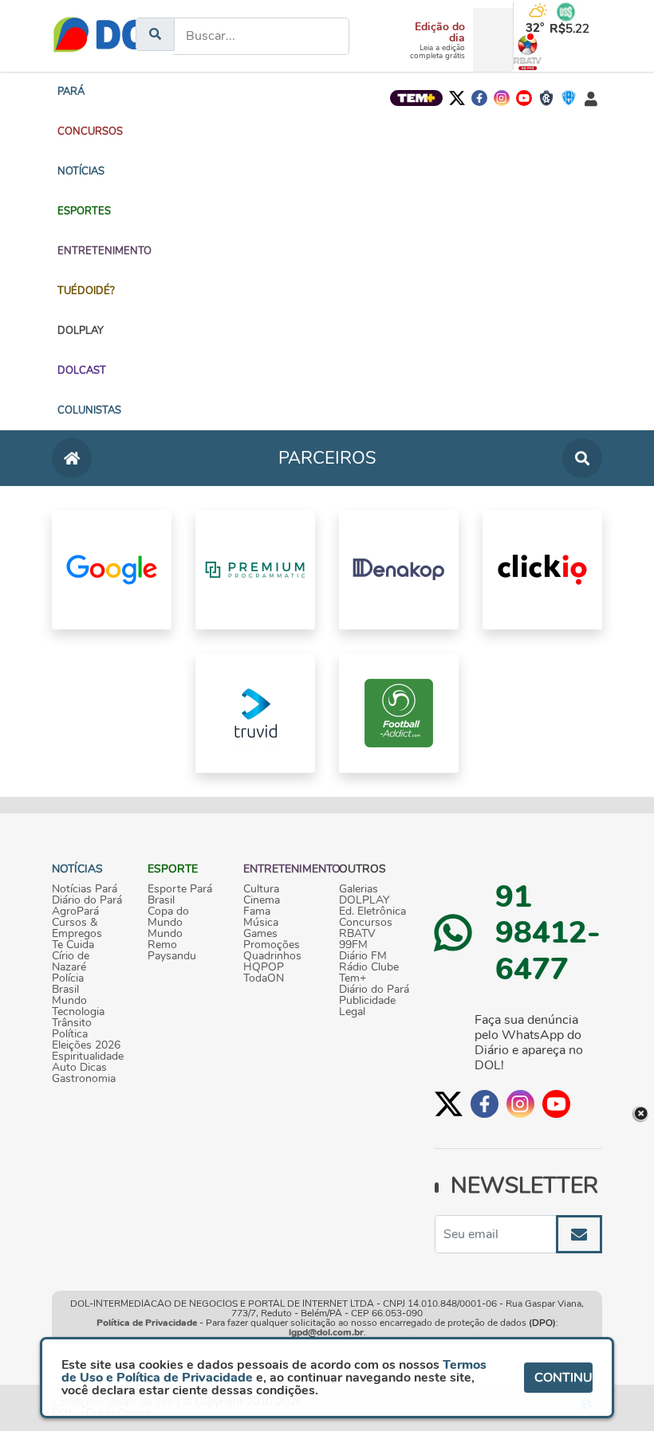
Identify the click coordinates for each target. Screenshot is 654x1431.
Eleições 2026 (86, 1045)
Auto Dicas (79, 1067)
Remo (162, 945)
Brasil (65, 989)
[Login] (591, 98)
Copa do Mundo (168, 917)
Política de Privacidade (147, 1322)
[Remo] (546, 98)
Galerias (358, 889)
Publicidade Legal (367, 1006)
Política (70, 1034)
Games (260, 933)
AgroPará (75, 911)
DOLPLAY (364, 900)
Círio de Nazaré (70, 962)
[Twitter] (457, 98)
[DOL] (113, 36)
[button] (90, 131)
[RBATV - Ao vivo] (519, 52)
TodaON (263, 978)
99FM (353, 945)
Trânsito (72, 1023)
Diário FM (363, 956)
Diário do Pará (87, 900)
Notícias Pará (84, 889)
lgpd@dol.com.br (326, 1332)
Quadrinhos (272, 956)
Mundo (69, 1000)
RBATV (357, 933)
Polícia (68, 978)
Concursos (365, 922)
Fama (256, 911)
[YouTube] (524, 98)
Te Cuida (73, 945)
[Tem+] (416, 98)
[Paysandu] (569, 98)
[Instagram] (502, 98)
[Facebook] (479, 98)
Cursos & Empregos (77, 928)
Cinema (261, 900)
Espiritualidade (88, 1056)
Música (260, 922)
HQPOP (263, 967)
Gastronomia (84, 1078)
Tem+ (352, 978)
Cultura (261, 889)
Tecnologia (78, 1011)
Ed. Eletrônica (372, 911)
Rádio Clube (369, 967)
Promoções (271, 945)
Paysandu (172, 956)
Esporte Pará (180, 889)
